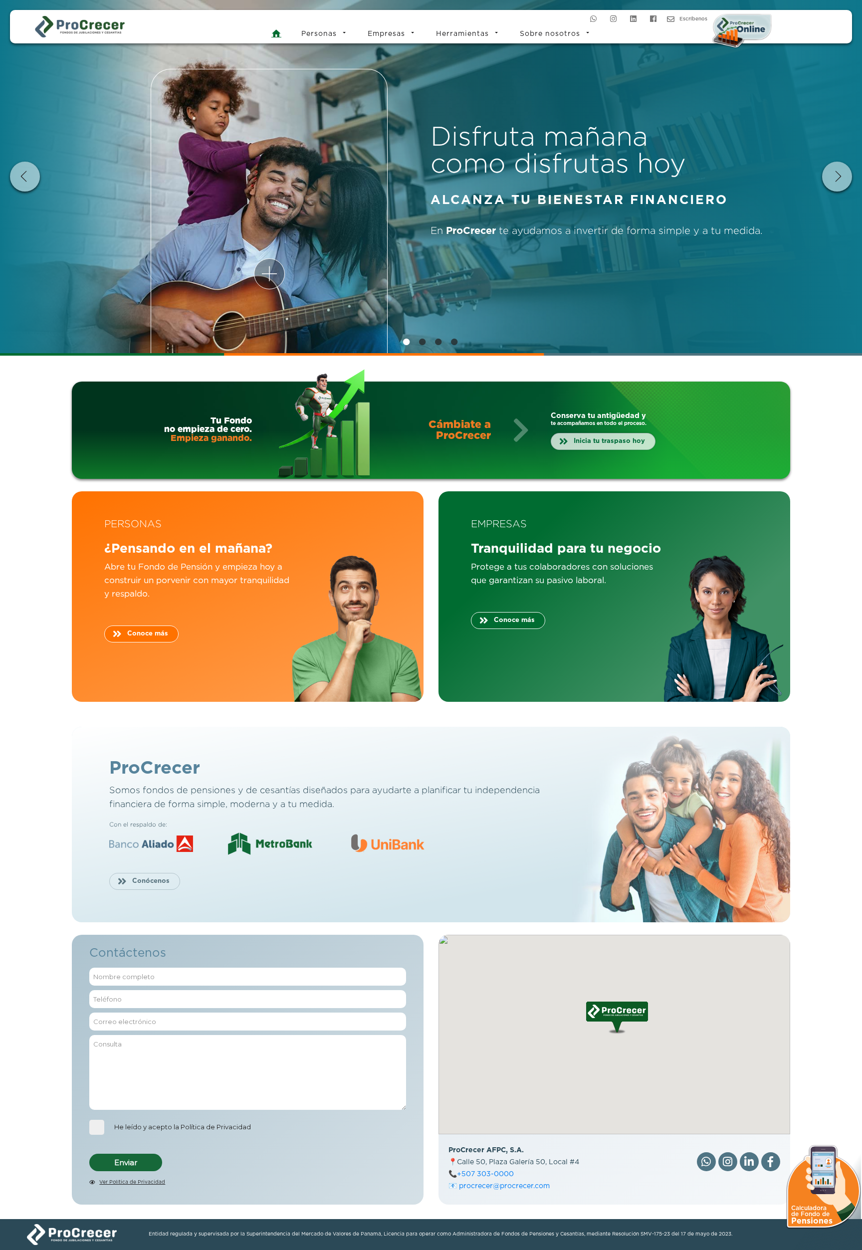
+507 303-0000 (485, 1174)
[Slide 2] (423, 342)
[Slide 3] (439, 342)
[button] (617, 1018)
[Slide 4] (455, 342)
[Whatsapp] (593, 18)
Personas (319, 33)
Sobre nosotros (550, 33)
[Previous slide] (25, 177)
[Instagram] (613, 18)
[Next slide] (837, 177)
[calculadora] (823, 1185)
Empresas (386, 33)
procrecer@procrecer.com (504, 1186)
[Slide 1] (407, 342)
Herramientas (462, 33)
